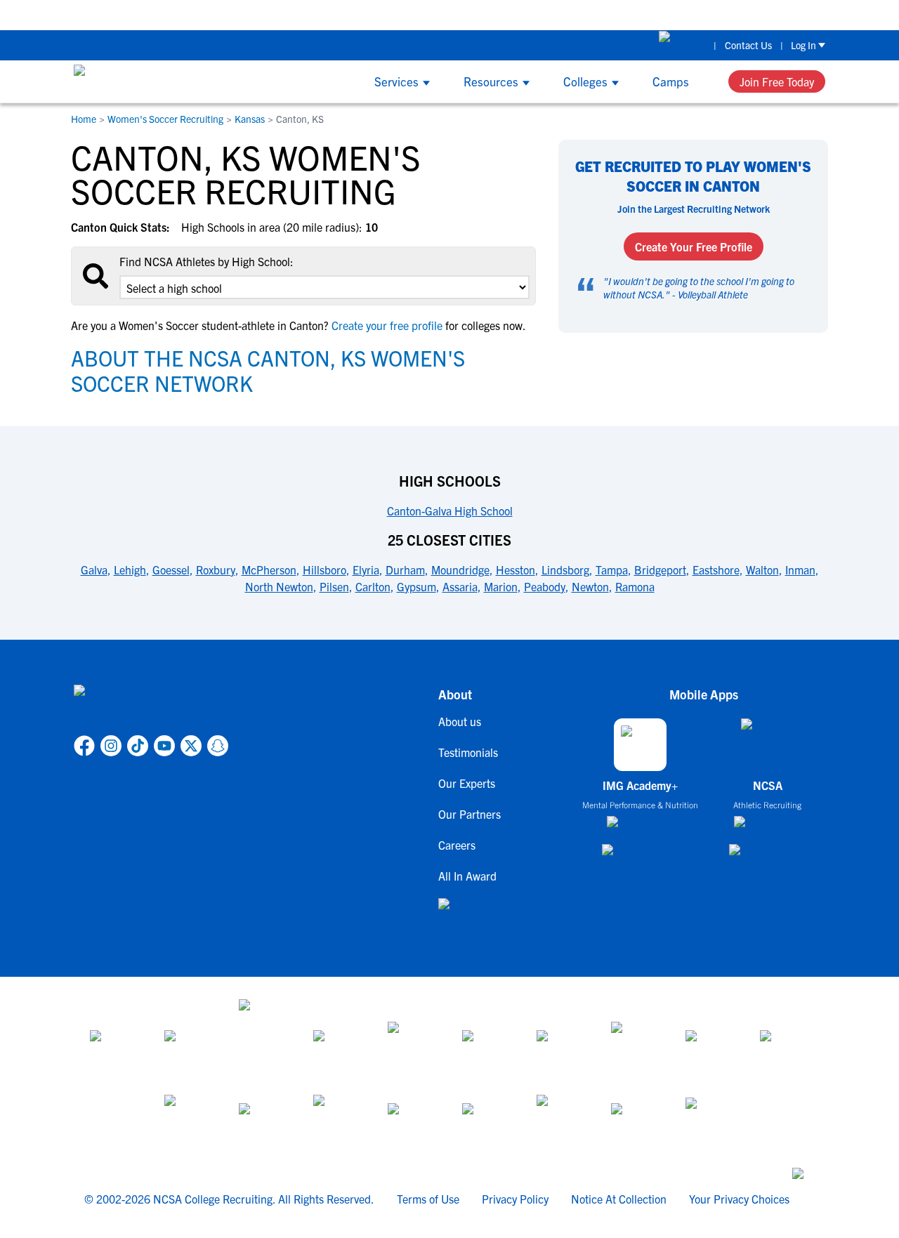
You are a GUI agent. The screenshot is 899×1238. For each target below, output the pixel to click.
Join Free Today (777, 81)
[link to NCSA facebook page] (84, 745)
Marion (501, 586)
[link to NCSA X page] (191, 745)
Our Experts (466, 783)
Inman (800, 569)
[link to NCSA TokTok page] (137, 745)
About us (459, 721)
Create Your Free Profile (693, 246)
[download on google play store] (640, 856)
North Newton (279, 586)
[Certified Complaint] (710, 1120)
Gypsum (416, 586)
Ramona (635, 586)
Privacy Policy (515, 1199)
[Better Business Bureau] (561, 1120)
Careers (456, 845)
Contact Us (748, 45)
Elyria (366, 569)
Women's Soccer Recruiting (165, 118)
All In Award (467, 876)
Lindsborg (565, 569)
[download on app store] (640, 827)
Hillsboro (324, 569)
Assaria (460, 586)
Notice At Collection (619, 1199)
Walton (762, 569)
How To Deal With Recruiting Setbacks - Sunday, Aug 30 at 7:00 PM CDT (367, 14)
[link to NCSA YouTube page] (164, 745)
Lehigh (130, 569)
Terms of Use (428, 1199)
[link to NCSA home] (151, 707)
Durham (405, 569)
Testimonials (468, 752)
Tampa (612, 569)
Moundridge (460, 569)
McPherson (269, 569)
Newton (590, 586)
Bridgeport (660, 569)
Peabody (544, 586)
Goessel (171, 569)
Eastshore (716, 569)
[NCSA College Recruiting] (127, 81)
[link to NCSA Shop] (682, 45)
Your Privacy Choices (739, 1199)
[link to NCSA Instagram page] (111, 745)
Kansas (250, 118)
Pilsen (334, 586)
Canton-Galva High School (450, 510)
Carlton (373, 586)
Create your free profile (387, 325)
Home (83, 118)
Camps (670, 81)
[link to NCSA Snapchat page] (217, 745)
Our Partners (469, 814)
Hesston (515, 569)
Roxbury (215, 569)
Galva (94, 569)
